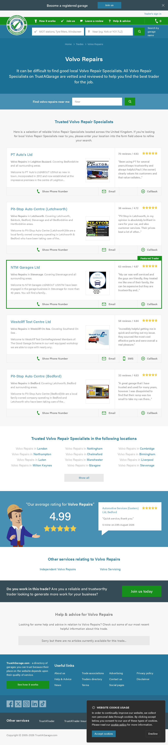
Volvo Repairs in (31, 448)
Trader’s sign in (152, 13)
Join (109, 5)
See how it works (28, 684)
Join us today (142, 591)
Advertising (116, 673)
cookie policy (118, 724)
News (57, 685)
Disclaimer (143, 679)
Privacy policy (145, 673)
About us (59, 673)
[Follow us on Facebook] (10, 703)
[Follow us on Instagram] (26, 703)
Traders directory (92, 679)
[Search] (139, 32)
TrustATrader (46, 721)
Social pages (116, 685)
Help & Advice (63, 679)
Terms (85, 685)
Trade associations (93, 673)
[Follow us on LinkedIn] (34, 703)
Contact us (115, 679)
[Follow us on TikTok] (42, 703)
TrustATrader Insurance (78, 721)
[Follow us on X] (18, 703)
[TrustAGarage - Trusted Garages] (17, 20)
